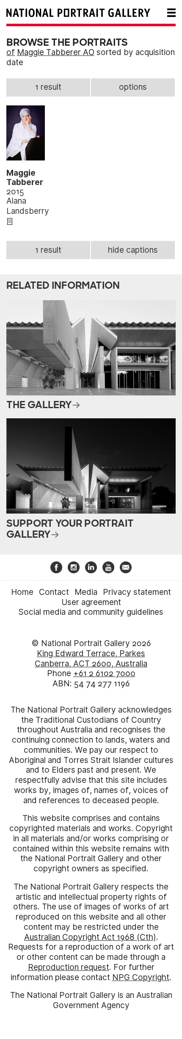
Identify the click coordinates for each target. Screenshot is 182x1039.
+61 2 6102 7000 (104, 673)
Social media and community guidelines (91, 612)
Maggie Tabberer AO (55, 52)
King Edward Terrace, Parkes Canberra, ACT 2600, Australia (91, 659)
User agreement (91, 602)
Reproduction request (68, 967)
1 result (48, 87)
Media (85, 592)
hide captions (133, 250)
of (10, 52)
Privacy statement (137, 592)
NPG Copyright (140, 977)
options (133, 87)
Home (22, 592)
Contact (54, 592)
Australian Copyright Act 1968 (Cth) (90, 937)
